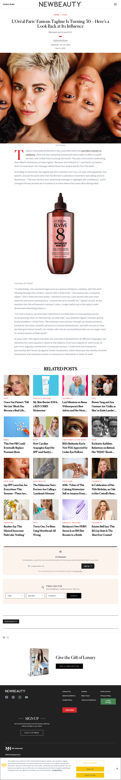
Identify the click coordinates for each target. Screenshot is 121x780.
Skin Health (39, 481)
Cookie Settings (108, 701)
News (6, 440)
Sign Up (86, 566)
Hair (35, 440)
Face (64, 15)
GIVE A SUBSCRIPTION (69, 666)
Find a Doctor (105, 691)
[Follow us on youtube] (26, 697)
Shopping (9, 523)
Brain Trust (85, 696)
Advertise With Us (68, 696)
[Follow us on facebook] (6, 697)
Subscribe (9, 4)
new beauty (11, 621)
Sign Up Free (32, 733)
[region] (60, 769)
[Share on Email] (8, 637)
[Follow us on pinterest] (13, 697)
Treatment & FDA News (74, 440)
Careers (84, 691)
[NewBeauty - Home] (60, 4)
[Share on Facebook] (4, 637)
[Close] (117, 768)
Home (56, 15)
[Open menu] (115, 4)
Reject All (90, 769)
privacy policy (78, 571)
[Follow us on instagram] (19, 697)
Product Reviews (42, 398)
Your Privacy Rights (90, 763)
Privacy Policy (106, 696)
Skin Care (9, 481)
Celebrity (67, 398)
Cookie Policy (67, 700)
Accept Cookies (90, 775)
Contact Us (66, 691)
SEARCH (74, 596)
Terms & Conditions (88, 700)
